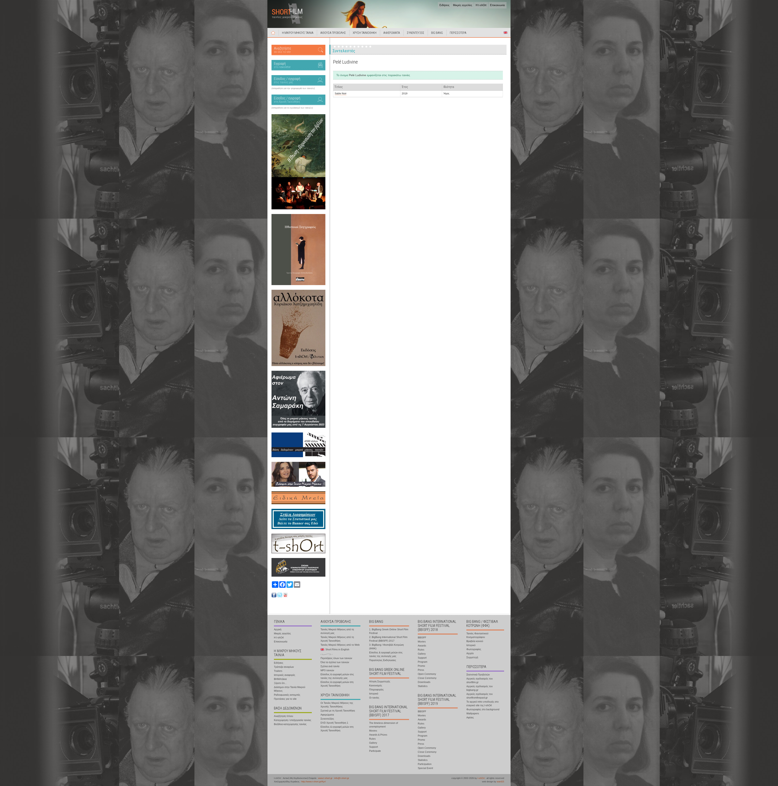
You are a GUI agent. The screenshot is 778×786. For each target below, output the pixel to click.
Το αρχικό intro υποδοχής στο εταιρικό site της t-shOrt (482, 703)
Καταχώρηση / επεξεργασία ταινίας (292, 720)
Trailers (278, 671)
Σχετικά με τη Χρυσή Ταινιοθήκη (338, 710)
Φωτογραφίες (473, 649)
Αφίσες (470, 717)
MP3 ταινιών (327, 670)
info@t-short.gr (341, 778)
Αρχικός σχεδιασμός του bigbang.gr (479, 688)
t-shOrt (481, 778)
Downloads (424, 682)
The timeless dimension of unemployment (383, 725)
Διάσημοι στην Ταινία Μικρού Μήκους (289, 689)
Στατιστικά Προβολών (478, 674)
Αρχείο (470, 653)
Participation (425, 764)
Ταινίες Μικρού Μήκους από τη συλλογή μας (337, 631)
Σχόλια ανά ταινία (330, 666)
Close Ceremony (427, 678)
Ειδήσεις (444, 5)
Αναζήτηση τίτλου (283, 716)
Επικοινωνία (497, 5)
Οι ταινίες (374, 697)
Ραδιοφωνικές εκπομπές (287, 694)
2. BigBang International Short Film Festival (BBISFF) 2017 (388, 639)
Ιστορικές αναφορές (284, 675)
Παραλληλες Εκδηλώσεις (382, 660)
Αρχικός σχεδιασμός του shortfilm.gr (479, 680)
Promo (421, 666)
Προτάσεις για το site (285, 699)
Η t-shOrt (481, 5)
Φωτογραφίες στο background (482, 709)
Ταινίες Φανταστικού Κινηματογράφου (477, 635)
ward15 (500, 781)
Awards (422, 645)
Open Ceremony (427, 674)
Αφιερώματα (327, 714)
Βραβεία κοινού (474, 641)
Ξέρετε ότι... (280, 683)
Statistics (422, 686)
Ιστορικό (373, 693)
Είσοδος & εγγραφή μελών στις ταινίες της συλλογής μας (337, 676)
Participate (375, 751)
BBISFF (422, 637)
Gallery (373, 742)
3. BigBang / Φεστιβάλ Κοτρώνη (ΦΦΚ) (386, 646)
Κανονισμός (375, 685)
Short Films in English (505, 32)
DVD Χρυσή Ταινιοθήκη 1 (334, 722)
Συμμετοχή (472, 657)
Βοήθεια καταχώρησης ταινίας (290, 724)
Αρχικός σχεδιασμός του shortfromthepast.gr (479, 696)
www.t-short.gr (325, 778)
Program (422, 661)
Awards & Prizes (378, 734)
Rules (372, 738)
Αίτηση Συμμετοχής (379, 681)
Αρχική (273, 32)
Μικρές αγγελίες (462, 5)
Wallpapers (472, 713)
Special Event (425, 768)
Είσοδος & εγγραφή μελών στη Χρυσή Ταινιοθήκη (337, 684)
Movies (373, 730)
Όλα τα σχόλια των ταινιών (335, 662)
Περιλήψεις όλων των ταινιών (336, 658)
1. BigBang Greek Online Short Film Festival (388, 631)
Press (421, 670)
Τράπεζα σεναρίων (284, 667)
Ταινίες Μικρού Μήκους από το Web (340, 644)
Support (373, 747)
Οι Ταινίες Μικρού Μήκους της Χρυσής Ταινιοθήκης (337, 705)
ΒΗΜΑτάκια (280, 679)
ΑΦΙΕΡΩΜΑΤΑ (391, 33)
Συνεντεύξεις (327, 718)
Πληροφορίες (376, 689)
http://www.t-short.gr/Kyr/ (313, 781)
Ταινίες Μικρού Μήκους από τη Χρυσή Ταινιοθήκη (337, 639)
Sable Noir (340, 93)
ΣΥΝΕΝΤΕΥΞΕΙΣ (415, 33)
